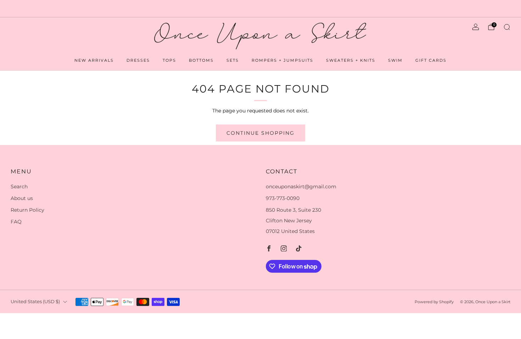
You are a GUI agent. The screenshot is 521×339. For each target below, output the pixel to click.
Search (19, 186)
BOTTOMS (201, 60)
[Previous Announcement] (30, 8)
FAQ (16, 221)
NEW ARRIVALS (94, 60)
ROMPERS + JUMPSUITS (282, 60)
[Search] (506, 26)
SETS (232, 60)
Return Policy (27, 210)
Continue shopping (260, 133)
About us (22, 198)
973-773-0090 (282, 198)
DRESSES (138, 60)
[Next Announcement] (490, 8)
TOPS (169, 60)
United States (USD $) (35, 301)
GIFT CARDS (431, 60)
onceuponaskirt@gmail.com (301, 186)
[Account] (475, 26)
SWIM (395, 60)
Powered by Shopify (434, 301)
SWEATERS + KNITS (350, 60)
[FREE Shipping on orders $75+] (260, 8)
